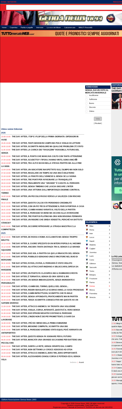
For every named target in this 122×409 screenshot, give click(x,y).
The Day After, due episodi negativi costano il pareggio (42, 313)
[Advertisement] (42, 105)
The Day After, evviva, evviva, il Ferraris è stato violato (42, 263)
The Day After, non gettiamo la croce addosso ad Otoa (42, 349)
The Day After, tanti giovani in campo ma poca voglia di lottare (46, 143)
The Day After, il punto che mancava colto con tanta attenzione (47, 156)
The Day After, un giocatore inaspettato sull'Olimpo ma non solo (47, 170)
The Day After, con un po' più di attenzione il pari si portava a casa (48, 206)
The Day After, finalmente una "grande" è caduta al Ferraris (45, 183)
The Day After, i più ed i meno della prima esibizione (39, 323)
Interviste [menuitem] (39, 27)
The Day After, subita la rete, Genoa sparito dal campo (42, 346)
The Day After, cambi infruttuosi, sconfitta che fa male (42, 293)
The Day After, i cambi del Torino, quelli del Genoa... (40, 286)
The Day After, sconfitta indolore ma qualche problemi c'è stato (47, 146)
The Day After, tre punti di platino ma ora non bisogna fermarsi (47, 216)
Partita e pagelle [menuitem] (27, 27)
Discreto (92, 107)
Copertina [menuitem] (13, 27)
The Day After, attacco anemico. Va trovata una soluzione (43, 306)
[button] (98, 119)
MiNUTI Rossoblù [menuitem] (85, 27)
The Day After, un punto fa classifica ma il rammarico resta (45, 273)
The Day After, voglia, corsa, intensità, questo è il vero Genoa (46, 310)
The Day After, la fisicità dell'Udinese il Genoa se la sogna (44, 176)
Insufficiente (93, 95)
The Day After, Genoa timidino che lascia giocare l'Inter (42, 186)
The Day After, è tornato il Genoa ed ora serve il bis (40, 276)
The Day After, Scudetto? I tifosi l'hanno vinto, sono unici (43, 160)
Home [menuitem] (4, 27)
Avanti (81, 362)
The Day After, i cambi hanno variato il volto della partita (44, 210)
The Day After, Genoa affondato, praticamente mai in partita (45, 296)
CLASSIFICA (91, 222)
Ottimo (91, 111)
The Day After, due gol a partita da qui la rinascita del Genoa (46, 253)
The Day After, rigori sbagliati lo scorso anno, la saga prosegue (48, 290)
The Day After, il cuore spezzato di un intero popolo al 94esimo (46, 243)
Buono (91, 103)
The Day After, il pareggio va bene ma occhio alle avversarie (45, 213)
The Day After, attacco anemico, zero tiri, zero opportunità (44, 353)
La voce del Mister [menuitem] (54, 27)
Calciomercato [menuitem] (69, 27)
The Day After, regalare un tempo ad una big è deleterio (43, 173)
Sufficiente (93, 99)
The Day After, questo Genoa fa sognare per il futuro (41, 336)
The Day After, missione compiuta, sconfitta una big (40, 326)
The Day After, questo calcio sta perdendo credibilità (42, 203)
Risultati (98, 123)
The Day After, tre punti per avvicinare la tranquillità (42, 180)
